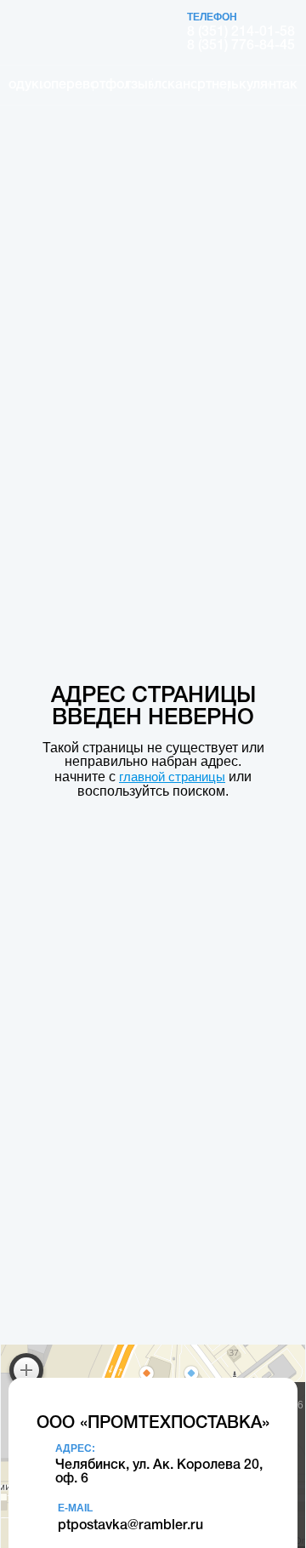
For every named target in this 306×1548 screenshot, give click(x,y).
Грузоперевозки (67, 85)
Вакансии (181, 85)
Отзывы (140, 85)
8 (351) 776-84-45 (241, 46)
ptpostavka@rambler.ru (130, 1526)
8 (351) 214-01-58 (241, 32)
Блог (159, 85)
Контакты (283, 85)
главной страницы (172, 776)
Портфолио (110, 85)
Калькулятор (249, 85)
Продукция (25, 85)
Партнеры (212, 85)
